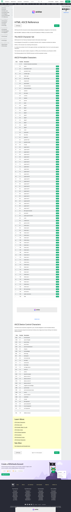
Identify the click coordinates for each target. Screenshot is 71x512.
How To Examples (40, 493)
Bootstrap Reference (28, 495)
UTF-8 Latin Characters (20, 422)
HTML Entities (4, 46)
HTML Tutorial (15, 490)
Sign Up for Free (5, 474)
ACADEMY (44, 504)
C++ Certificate (53, 498)
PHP (28, 4)
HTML (2, 4)
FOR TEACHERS (39, 484)
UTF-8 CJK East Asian (5, 15)
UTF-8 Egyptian (4, 32)
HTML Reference (28, 490)
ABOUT (39, 504)
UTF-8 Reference (4, 16)
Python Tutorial (15, 494)
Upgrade (56, 1)
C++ (33, 4)
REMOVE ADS (37, 319)
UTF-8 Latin (3, 9)
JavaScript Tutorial (15, 492)
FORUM (35, 504)
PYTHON (20, 4)
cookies (60, 507)
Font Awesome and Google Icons (22, 446)
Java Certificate (53, 497)
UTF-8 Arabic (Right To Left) (21, 427)
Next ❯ (56, 25)
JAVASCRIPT (10, 4)
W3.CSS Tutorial (15, 495)
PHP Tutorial (15, 497)
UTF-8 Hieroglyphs (5, 30)
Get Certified (50, 1)
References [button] (13, 1)
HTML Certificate (53, 490)
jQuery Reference (27, 499)
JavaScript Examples (41, 492)
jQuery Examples (40, 499)
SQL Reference (28, 493)
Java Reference (28, 498)
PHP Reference (28, 496)
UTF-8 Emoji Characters (20, 440)
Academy (62, 1)
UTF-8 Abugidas (4, 13)
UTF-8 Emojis (4, 40)
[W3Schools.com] (13, 485)
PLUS (18, 484)
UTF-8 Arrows (4, 22)
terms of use (56, 507)
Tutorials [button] (7, 1)
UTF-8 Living (3, 25)
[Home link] (2, 1)
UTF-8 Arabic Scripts (5, 12)
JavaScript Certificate (53, 492)
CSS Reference (28, 491)
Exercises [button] (19, 1)
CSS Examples (41, 491)
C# (36, 4)
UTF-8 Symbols (4, 20)
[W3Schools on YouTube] (63, 9)
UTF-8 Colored (4, 36)
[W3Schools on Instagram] (69, 9)
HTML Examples (41, 490)
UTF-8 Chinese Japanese (20, 432)
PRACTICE (47, 484)
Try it (57, 66)
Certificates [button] (26, 1)
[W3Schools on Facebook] (68, 9)
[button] (39, 2)
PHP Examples (41, 497)
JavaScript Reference (28, 492)
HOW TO (48, 4)
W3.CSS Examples (40, 495)
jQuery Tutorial (15, 499)
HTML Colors (28, 497)
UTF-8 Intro (3, 7)
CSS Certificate (53, 491)
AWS (39, 4)
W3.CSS (43, 4)
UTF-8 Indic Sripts (19, 430)
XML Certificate (53, 499)
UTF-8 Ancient (4, 29)
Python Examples (40, 494)
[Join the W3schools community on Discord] (66, 9)
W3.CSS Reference (28, 494)
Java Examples (41, 498)
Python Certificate (53, 494)
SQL (15, 4)
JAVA (24, 4)
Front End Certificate (53, 493)
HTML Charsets (4, 44)
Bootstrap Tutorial (15, 496)
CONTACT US (54, 484)
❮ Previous (18, 25)
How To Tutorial (15, 493)
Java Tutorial (15, 498)
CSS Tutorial (15, 491)
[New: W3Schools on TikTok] (66, 10)
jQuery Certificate (53, 496)
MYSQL (64, 4)
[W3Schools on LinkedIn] (64, 9)
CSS (5, 4)
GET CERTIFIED (30, 484)
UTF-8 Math (3, 23)
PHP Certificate (53, 495)
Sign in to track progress (37, 452)
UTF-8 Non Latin (4, 10)
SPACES (23, 484)
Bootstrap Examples (41, 496)
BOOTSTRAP (54, 4)
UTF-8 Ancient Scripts (20, 437)
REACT (59, 4)
